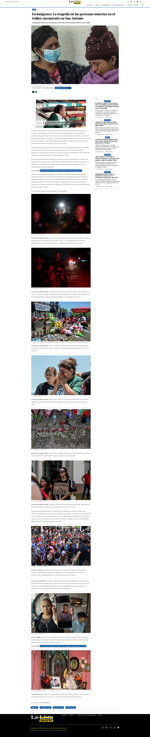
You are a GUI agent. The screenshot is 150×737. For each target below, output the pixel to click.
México (98, 5)
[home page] (75, 2)
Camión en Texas (58, 707)
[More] (93, 5)
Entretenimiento (118, 5)
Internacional (106, 5)
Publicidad (41, 728)
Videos (136, 5)
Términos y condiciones (60, 728)
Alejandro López (108, 117)
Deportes (89, 5)
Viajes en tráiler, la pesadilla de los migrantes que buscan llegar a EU (61, 170)
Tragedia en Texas (45, 707)
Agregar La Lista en (62, 88)
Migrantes (34, 707)
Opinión (129, 5)
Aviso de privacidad (49, 728)
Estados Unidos (70, 707)
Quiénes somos (34, 728)
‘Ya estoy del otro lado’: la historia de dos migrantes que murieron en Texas (63, 646)
